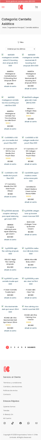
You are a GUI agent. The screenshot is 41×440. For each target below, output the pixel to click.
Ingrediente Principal (16, 27)
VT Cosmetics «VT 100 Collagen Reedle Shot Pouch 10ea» (31, 152)
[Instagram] (4, 423)
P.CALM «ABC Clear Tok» (31, 291)
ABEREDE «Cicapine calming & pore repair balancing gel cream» (10, 229)
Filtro (22, 42)
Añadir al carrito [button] (10, 86)
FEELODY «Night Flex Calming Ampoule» (10, 261)
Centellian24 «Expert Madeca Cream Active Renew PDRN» (31, 190)
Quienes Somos (9, 407)
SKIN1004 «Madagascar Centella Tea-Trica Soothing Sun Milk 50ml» (10, 116)
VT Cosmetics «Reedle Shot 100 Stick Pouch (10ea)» (10, 187)
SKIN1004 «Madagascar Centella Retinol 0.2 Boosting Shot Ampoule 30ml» (10, 76)
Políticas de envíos (10, 390)
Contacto (7, 394)
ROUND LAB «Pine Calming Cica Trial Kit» (30, 317)
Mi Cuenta (7, 418)
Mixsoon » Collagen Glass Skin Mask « (30, 110)
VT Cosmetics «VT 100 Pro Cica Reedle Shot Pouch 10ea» (10, 152)
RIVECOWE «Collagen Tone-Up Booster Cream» (30, 225)
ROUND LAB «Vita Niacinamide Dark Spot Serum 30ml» (10, 320)
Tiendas (6, 410)
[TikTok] (12, 423)
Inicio (4, 27)
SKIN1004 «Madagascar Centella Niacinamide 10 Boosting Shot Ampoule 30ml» (31, 77)
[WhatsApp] (28, 423)
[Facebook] (20, 423)
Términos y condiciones (12, 383)
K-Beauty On (8, 414)
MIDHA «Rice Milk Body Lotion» (31, 260)
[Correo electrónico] (36, 423)
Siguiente (31, 347)
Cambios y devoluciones (12, 387)
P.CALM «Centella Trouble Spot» (10, 291)
